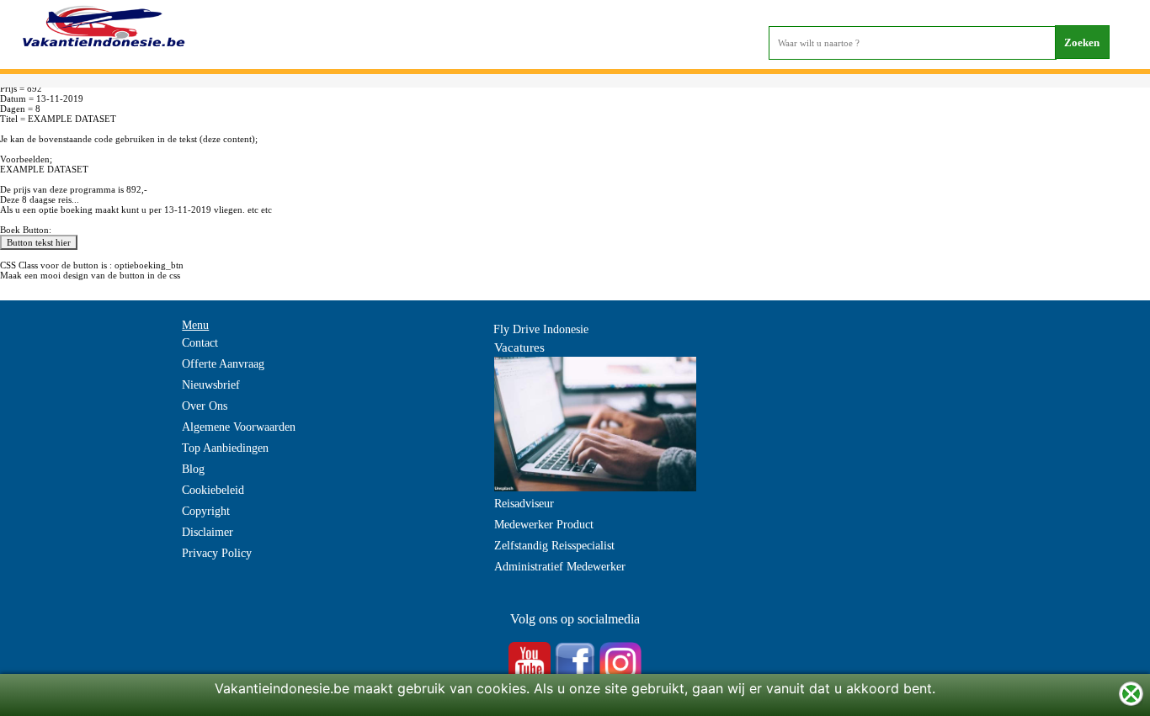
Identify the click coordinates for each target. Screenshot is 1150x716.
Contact (200, 343)
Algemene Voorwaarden (238, 427)
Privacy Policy (217, 553)
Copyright (206, 511)
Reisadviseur (524, 503)
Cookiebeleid (213, 490)
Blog (193, 469)
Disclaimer (207, 532)
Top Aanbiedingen (225, 448)
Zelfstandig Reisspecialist (554, 545)
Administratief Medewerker (560, 566)
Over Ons (204, 406)
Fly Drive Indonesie (540, 329)
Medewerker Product (544, 524)
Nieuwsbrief (211, 385)
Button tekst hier (39, 242)
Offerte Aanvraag (223, 364)
